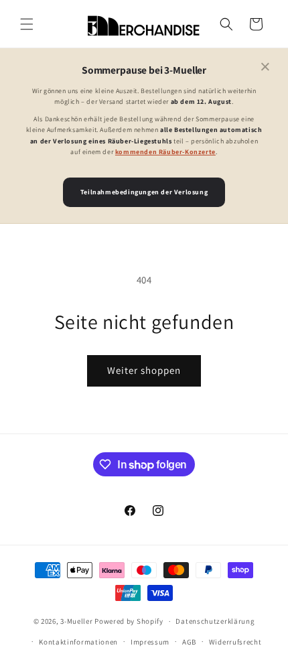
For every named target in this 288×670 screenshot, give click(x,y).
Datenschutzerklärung (215, 621)
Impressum (150, 642)
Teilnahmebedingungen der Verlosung (144, 192)
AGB (189, 642)
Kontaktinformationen (78, 642)
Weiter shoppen (144, 370)
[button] (27, 24)
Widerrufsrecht (235, 642)
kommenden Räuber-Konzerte (165, 151)
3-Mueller (76, 621)
